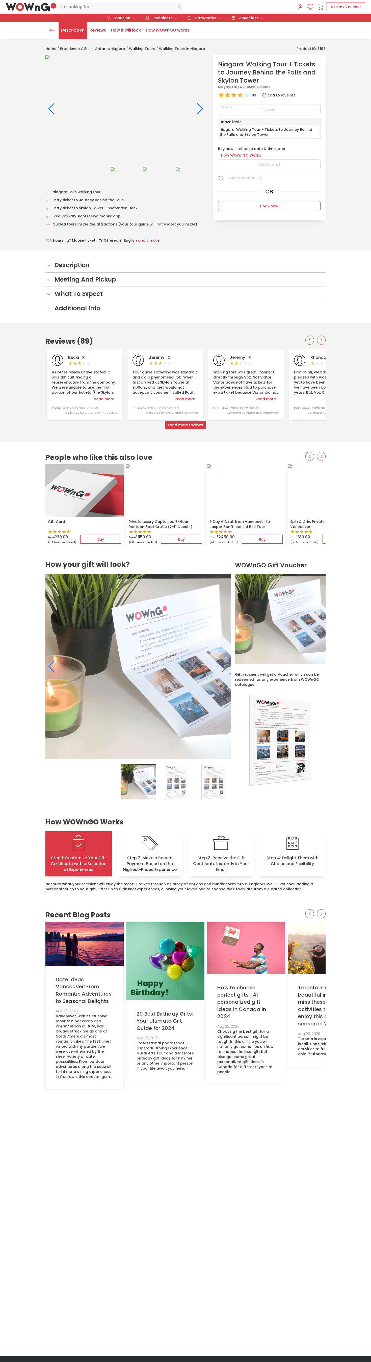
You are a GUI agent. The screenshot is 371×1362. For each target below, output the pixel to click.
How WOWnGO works (167, 30)
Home (50, 48)
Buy (100, 539)
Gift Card (56, 521)
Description (73, 30)
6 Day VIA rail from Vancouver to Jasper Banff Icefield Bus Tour (239, 524)
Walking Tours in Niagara (182, 48)
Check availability (245, 178)
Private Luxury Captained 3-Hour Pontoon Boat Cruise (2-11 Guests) (160, 524)
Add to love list (281, 95)
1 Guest (249, 109)
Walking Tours (142, 48)
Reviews (98, 30)
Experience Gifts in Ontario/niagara (92, 48)
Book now (269, 206)
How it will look (126, 30)
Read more (104, 398)
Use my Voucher (346, 6)
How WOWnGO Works (241, 155)
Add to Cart (269, 164)
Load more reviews (185, 424)
